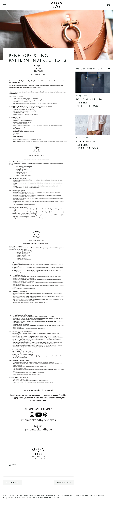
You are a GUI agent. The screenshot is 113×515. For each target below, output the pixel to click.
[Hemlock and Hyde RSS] (109, 68)
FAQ (5, 498)
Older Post (13, 482)
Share (14, 465)
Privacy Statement (46, 496)
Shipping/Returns (65, 496)
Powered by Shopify (49, 498)
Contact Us (99, 496)
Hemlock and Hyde (14, 496)
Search (32, 496)
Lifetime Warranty (84, 496)
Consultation (14, 498)
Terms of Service (31, 498)
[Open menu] (6, 5)
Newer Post (64, 482)
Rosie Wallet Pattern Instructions (86, 145)
